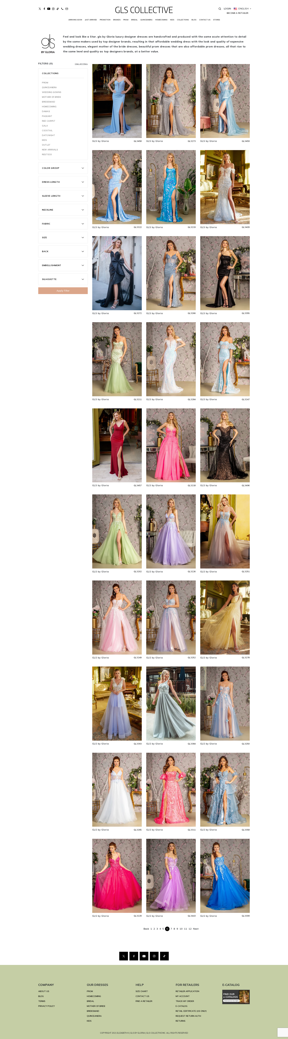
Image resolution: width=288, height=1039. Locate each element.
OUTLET (46, 145)
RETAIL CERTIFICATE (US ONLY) (191, 1011)
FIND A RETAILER (144, 1001)
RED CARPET (49, 121)
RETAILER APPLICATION (187, 991)
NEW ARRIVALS (50, 149)
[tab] (63, 168)
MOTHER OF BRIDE (51, 97)
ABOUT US (43, 991)
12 (190, 928)
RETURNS (180, 1021)
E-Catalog (181, 1006)
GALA (45, 126)
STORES (216, 20)
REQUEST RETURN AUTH (188, 1016)
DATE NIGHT (48, 135)
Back (146, 928)
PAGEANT (47, 116)
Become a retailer (237, 13)
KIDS (172, 20)
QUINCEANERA (146, 20)
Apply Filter (63, 290)
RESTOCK (47, 154)
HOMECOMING (161, 20)
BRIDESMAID (48, 102)
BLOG (194, 20)
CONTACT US (204, 20)
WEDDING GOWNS (51, 92)
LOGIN (227, 8)
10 (181, 928)
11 (185, 928)
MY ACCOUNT (183, 996)
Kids (44, 140)
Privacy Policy (46, 1006)
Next (196, 928)
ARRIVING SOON (75, 20)
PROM (125, 20)
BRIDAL (90, 1001)
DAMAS (46, 111)
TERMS (41, 1001)
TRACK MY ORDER (185, 1001)
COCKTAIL (47, 130)
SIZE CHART (142, 991)
